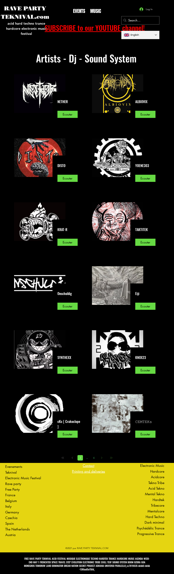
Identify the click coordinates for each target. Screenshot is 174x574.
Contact (88, 465)
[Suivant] (101, 457)
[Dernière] (111, 457)
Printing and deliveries (88, 471)
